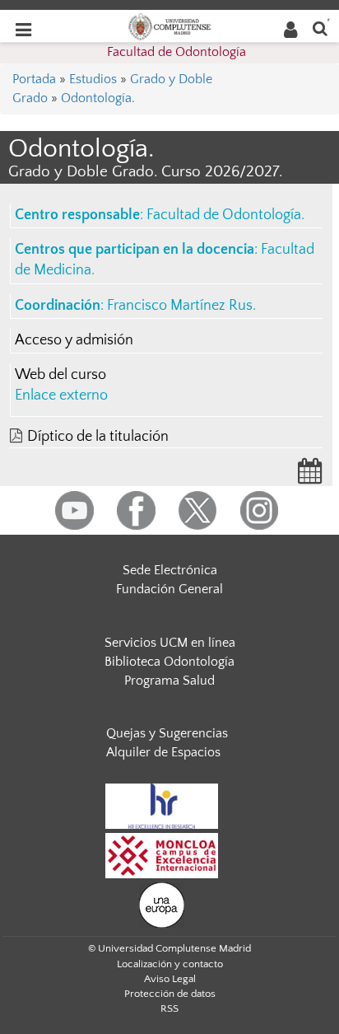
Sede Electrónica (170, 570)
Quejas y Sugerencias (167, 733)
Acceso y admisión (74, 340)
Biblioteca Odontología (169, 661)
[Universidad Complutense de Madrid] (169, 25)
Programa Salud (169, 680)
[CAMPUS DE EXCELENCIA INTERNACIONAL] (162, 854)
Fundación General (169, 589)
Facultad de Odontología (176, 51)
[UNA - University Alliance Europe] (161, 903)
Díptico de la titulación (98, 436)
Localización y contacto (170, 964)
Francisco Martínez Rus (180, 305)
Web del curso (60, 375)
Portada (34, 79)
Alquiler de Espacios (163, 752)
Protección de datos (170, 993)
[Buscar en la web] (320, 27)
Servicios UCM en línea (169, 642)
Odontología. (98, 98)
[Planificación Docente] (310, 476)
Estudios (93, 79)
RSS (169, 1008)
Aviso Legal (170, 979)
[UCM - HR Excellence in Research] (162, 805)
